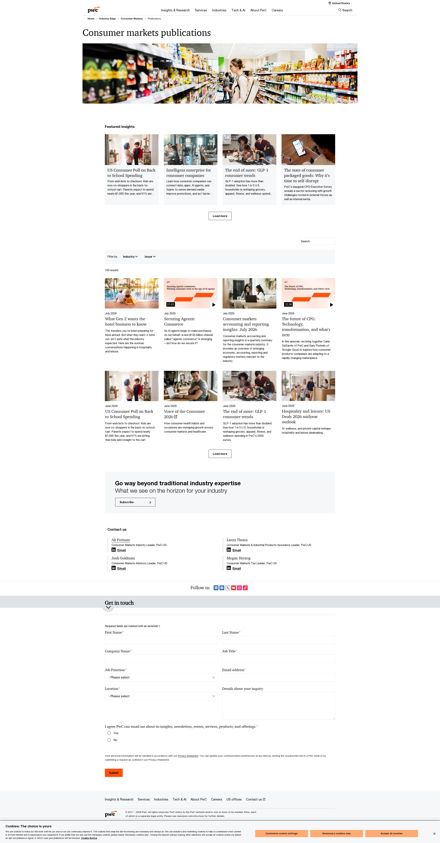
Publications (154, 18)
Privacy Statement (188, 755)
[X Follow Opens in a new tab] (227, 588)
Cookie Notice (89, 838)
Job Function (116, 670)
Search (347, 10)
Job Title (229, 651)
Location (112, 688)
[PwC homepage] (94, 8)
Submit (114, 772)
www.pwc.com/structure (190, 816)
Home (91, 18)
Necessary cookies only (336, 833)
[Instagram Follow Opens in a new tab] (239, 588)
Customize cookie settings (282, 833)
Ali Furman (121, 540)
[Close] (434, 833)
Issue (149, 256)
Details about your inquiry (242, 688)
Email (121, 550)
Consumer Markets (132, 18)
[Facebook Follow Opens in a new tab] (221, 588)
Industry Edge (107, 18)
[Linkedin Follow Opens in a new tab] (114, 549)
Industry (129, 256)
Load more (220, 216)
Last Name (231, 632)
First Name (114, 632)
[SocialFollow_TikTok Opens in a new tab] (245, 588)
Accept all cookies (392, 833)
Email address (234, 670)
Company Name (118, 651)
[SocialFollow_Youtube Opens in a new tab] (233, 588)
